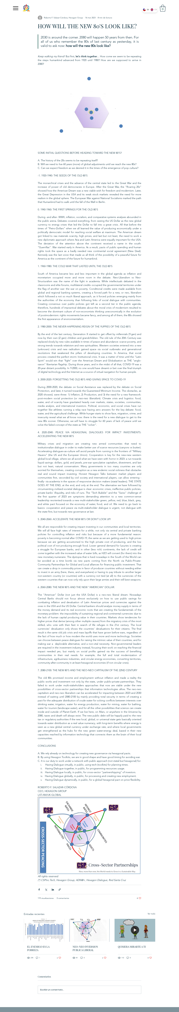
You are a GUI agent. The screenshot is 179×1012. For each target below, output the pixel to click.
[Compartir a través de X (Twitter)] (46, 889)
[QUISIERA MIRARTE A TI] (135, 930)
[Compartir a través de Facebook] (39, 889)
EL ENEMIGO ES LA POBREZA (38, 948)
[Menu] (15, 8)
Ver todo (151, 913)
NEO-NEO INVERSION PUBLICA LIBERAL (85, 948)
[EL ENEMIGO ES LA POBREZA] (44, 930)
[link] (163, 8)
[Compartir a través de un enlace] (59, 889)
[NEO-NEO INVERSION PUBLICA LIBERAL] (89, 930)
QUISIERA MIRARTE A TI (132, 946)
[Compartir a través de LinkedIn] (52, 889)
